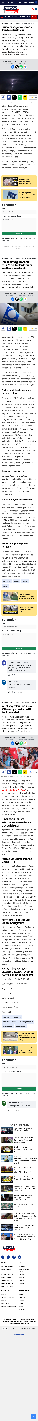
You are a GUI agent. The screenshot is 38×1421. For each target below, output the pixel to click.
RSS (5, 1328)
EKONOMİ (22, 1309)
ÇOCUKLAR (22, 1280)
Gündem (17, 23)
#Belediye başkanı (9, 1022)
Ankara (31, 738)
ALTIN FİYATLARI (6, 1280)
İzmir (31, 294)
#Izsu (5, 586)
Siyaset (17, 703)
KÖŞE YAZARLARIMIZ (7, 1266)
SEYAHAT (22, 1283)
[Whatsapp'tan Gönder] (20, 97)
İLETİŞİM (18, 2)
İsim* (4, 208)
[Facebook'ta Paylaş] (9, 97)
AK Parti (21, 790)
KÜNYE (13, 2)
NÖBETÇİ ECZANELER (7, 1286)
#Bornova (6, 581)
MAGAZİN (22, 1266)
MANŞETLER (5, 1272)
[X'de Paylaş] (14, 97)
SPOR (21, 1306)
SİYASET (22, 1300)
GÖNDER (19, 234)
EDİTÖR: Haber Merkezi (26, 333)
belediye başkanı (9, 790)
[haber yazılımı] (19, 1334)
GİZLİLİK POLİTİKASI (7, 1297)
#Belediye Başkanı (26, 1022)
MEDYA (21, 1277)
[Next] (35, 17)
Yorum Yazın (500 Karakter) (11, 216)
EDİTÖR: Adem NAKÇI (26, 102)
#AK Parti (6, 1017)
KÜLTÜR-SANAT (24, 1269)
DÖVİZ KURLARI (6, 1277)
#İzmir (16, 581)
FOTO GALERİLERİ (6, 1269)
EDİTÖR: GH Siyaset (25, 776)
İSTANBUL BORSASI (7, 1275)
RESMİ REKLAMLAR (28, 2)
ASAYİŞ (21, 1303)
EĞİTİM (21, 1272)
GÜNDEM (22, 1297)
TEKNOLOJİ (22, 1275)
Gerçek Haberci (8, 24)
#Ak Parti (17, 1017)
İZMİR (21, 1294)
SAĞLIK (21, 1312)
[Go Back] (33, 1416)
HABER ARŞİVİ (5, 1303)
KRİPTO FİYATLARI (7, 1283)
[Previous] (32, 17)
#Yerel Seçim (20, 1026)
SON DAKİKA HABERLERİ (8, 1306)
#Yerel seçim (7, 1026)
